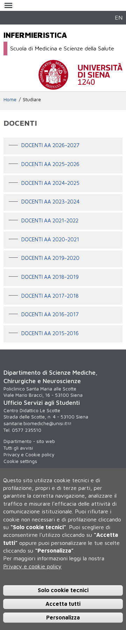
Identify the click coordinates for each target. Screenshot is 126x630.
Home (10, 99)
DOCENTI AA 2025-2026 (50, 164)
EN (118, 17)
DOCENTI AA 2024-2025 (50, 183)
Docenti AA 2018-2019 (50, 277)
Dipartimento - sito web (29, 441)
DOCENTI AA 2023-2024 (50, 202)
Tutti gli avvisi (18, 448)
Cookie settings (20, 461)
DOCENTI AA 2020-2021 (50, 239)
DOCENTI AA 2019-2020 (50, 258)
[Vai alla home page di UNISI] (80, 86)
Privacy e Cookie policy (29, 454)
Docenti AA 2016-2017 (50, 315)
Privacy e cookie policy (32, 566)
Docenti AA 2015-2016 (50, 333)
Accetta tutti (63, 604)
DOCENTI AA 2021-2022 (49, 220)
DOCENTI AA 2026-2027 (50, 145)
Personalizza (63, 617)
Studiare (32, 99)
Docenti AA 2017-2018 (50, 296)
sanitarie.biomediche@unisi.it (35, 423)
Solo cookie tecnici (63, 590)
